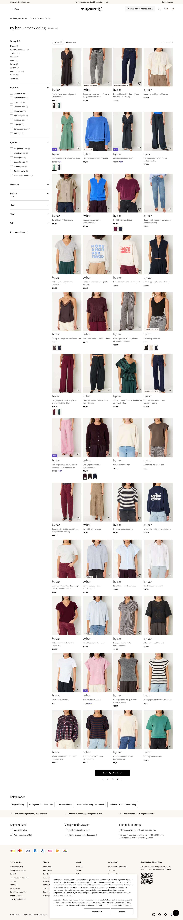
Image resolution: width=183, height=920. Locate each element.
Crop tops (19, 125)
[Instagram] (153, 914)
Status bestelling (16, 867)
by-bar (56, 42)
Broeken (15, 53)
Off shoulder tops (22, 129)
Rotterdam (47, 885)
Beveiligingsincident (17, 899)
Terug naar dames (20, 18)
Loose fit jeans (21, 162)
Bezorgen (14, 885)
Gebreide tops (21, 107)
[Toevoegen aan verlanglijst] (78, 83)
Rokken (14, 68)
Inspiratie (78, 867)
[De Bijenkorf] (91, 9)
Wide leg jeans (21, 153)
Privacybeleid (15, 914)
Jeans (14, 60)
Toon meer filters (17, 232)
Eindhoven (47, 877)
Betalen (13, 881)
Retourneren (15, 888)
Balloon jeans (20, 167)
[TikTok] (171, 914)
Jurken (14, 64)
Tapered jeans (21, 171)
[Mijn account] (159, 8)
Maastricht (47, 881)
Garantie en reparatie (18, 892)
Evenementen (113, 874)
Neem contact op (129, 830)
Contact (13, 874)
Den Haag (46, 874)
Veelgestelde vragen (18, 870)
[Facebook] (159, 914)
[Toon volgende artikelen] (122, 779)
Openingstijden (49, 892)
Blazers (14, 46)
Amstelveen (47, 870)
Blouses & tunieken (19, 50)
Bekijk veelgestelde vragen (79, 830)
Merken (78, 870)
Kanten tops (20, 111)
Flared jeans (20, 158)
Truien (14, 75)
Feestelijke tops (21, 93)
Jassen (14, 57)
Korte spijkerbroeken (23, 176)
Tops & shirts (17, 71)
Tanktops (18, 134)
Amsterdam (47, 867)
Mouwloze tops (21, 98)
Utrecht (45, 888)
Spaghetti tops (20, 120)
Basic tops (19, 102)
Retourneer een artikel (22, 835)
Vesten (14, 78)
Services (111, 870)
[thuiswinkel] (65, 852)
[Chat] (176, 913)
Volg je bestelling (20, 830)
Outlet (77, 874)
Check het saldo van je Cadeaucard (82, 835)
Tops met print (21, 116)
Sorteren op (165, 42)
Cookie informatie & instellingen (35, 914)
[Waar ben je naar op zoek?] (128, 9)
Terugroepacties (16, 895)
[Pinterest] (165, 914)
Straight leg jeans (22, 149)
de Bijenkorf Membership (117, 867)
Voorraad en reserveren (19, 877)
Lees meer (129, 905)
